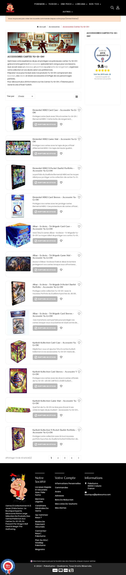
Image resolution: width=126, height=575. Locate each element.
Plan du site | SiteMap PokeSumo (41, 543)
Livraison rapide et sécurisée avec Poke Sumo (43, 491)
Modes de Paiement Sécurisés (40, 524)
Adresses (59, 495)
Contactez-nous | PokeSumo (41, 533)
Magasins (40, 549)
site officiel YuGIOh (23, 84)
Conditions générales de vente (41, 508)
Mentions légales (39, 500)
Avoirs (58, 491)
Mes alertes (60, 508)
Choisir (26, 96)
